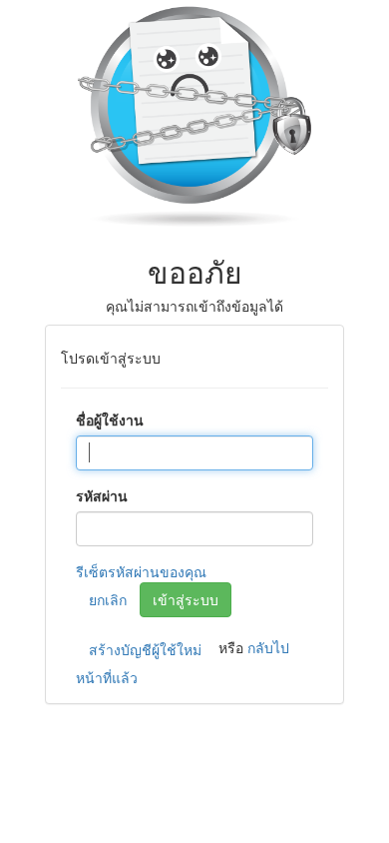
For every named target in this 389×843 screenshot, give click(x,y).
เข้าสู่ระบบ (185, 599)
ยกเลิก (108, 599)
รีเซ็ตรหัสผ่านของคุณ (141, 571)
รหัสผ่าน (102, 495)
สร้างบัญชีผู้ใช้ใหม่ (145, 649)
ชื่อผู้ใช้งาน (110, 419)
